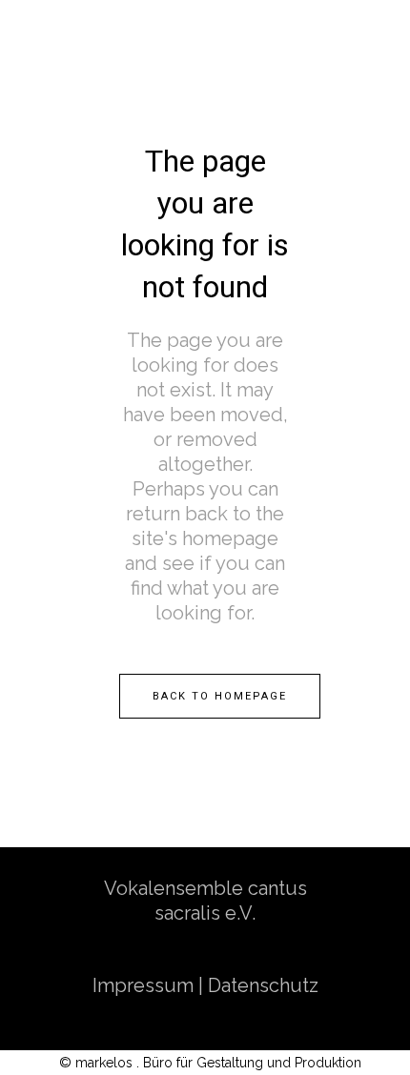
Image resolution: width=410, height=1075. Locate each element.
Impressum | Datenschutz (205, 985)
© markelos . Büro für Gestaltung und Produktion (210, 1062)
